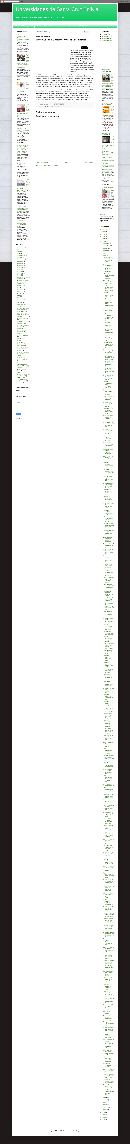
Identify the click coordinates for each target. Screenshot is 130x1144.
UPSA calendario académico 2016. (108, 784)
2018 (103, 236)
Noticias (19, 302)
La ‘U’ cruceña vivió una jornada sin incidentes (108, 671)
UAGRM (38, 26)
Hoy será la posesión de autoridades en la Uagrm (108, 283)
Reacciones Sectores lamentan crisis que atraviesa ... (108, 684)
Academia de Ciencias (23, 248)
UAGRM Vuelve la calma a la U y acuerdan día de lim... (108, 465)
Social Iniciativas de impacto (108, 1040)
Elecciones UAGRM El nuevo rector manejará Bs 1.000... (108, 909)
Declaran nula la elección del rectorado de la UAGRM (108, 665)
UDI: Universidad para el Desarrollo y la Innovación (23, 327)
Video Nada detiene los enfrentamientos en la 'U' (108, 744)
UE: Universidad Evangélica (21, 331)
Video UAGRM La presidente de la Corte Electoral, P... (108, 458)
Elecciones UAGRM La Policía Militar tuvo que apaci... (108, 915)
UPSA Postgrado (106, 34)
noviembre (106, 246)
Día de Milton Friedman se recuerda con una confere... (107, 325)
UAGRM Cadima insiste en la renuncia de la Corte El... (108, 492)
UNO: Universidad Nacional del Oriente (23, 360)
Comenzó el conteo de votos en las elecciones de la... (108, 928)
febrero (105, 1107)
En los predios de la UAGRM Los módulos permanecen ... (108, 646)
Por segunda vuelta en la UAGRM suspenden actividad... (108, 392)
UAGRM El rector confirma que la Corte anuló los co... (108, 614)
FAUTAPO (20, 285)
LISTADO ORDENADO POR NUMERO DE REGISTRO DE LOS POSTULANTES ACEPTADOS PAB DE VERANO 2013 (23, 149)
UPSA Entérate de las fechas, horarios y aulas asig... (108, 551)
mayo (105, 1100)
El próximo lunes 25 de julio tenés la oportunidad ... (108, 545)
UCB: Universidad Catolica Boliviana (22, 314)
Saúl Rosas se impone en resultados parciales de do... (108, 902)
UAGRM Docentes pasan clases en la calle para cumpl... (108, 526)
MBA (18, 296)
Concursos (20, 261)
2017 (103, 239)
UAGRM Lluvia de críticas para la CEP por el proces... (108, 814)
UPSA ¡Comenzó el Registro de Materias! (108, 398)
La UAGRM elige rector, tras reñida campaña (108, 967)
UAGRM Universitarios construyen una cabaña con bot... (108, 764)
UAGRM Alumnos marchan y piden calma (108, 652)
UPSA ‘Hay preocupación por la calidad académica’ (107, 1059)
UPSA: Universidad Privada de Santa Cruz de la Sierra (23, 374)
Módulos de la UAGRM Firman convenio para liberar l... (108, 445)
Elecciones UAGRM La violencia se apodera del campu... (108, 895)
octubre (105, 248)
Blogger (78, 1131)
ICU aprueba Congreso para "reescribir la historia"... (108, 519)
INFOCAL (20, 289)
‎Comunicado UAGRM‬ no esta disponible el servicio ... (108, 677)
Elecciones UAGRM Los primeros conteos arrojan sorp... (108, 949)
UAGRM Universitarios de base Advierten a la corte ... (108, 431)
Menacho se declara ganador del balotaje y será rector (108, 352)
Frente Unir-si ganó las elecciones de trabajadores (108, 962)
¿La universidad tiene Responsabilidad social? (108, 1023)
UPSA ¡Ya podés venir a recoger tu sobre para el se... (108, 566)
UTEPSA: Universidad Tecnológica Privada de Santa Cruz (23, 379)
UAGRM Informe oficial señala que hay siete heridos (107, 639)
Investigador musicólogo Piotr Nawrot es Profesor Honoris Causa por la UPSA (23, 37)
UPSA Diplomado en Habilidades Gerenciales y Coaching (108, 751)
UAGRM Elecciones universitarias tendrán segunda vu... (108, 758)
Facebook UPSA (106, 38)
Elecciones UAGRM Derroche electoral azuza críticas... (108, 1007)
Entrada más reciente (42, 162)
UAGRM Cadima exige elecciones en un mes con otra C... (108, 478)
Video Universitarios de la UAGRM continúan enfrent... (108, 580)
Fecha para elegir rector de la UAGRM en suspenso (108, 418)
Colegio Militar (21, 255)
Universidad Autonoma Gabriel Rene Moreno (107, 153)
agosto (105, 253)
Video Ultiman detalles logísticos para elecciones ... (108, 1035)
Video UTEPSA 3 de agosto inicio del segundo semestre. (108, 276)
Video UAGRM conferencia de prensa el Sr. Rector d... (108, 731)
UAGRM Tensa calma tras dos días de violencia (108, 633)
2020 (103, 232)
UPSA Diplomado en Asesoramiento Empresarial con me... (108, 606)
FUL (18, 287)
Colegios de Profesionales (21, 258)
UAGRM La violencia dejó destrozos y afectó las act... (108, 627)
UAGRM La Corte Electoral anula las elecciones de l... (108, 620)
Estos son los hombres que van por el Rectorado (108, 1081)
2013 (103, 1117)
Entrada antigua (89, 162)
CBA (18, 253)
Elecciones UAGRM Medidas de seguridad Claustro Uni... (108, 987)
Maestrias (20, 294)
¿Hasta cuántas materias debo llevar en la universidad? (23, 208)
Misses (19, 298)
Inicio (66, 162)
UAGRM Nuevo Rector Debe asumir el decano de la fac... (108, 404)
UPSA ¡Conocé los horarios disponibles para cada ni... (108, 377)
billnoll (62, 1131)
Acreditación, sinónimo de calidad (107, 1065)
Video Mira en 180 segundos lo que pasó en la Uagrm (108, 848)
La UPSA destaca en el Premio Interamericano (108, 289)
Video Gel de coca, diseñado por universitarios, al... (108, 364)
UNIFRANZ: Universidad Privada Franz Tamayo (23, 344)
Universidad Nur (21, 357)
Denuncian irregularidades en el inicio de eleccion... (108, 956)
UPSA (31, 26)
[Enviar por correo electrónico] (55, 104)
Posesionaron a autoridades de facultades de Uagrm (108, 259)
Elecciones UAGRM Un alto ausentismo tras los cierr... (108, 1000)
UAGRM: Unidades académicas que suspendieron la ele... (108, 934)
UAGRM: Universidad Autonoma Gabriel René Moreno (55, 106)
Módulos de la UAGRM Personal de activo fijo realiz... (108, 438)
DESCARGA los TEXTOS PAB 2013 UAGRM (22, 225)
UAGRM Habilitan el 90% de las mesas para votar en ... (108, 370)
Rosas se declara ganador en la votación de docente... (108, 921)
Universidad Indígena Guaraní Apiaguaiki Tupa (23, 354)
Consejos (20, 265)
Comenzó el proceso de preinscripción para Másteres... (108, 499)
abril (104, 1102)
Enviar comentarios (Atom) (51, 165)
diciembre (106, 243)
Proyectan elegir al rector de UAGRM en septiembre (108, 451)
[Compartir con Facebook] (61, 104)
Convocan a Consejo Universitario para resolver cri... (107, 559)
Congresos (20, 263)
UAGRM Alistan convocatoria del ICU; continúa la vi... (108, 587)
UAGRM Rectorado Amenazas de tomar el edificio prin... (108, 690)
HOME (16, 26)
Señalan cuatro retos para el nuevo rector (107, 801)
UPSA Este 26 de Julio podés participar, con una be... (108, 771)
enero (105, 1109)
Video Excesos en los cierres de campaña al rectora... (108, 1046)
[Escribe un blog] (57, 104)
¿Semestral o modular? (21, 164)
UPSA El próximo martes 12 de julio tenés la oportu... (108, 994)
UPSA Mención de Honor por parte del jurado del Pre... (108, 318)
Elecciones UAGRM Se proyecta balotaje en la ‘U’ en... (108, 841)
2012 (103, 1119)
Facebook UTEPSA (107, 36)
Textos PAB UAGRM (81, 26)
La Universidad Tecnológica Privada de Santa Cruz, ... (108, 338)
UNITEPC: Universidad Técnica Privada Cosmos (23, 349)
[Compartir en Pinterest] (63, 104)
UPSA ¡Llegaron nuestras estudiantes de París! (108, 331)
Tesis (18, 306)
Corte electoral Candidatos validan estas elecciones (107, 821)
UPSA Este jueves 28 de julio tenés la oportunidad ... (108, 358)
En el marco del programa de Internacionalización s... (108, 311)
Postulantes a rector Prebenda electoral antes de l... (108, 807)
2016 (103, 241)
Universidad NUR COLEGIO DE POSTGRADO (108, 599)
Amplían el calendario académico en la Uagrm (108, 512)
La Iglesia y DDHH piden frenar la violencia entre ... (108, 710)
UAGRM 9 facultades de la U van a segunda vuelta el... (108, 472)
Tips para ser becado (106, 1012)
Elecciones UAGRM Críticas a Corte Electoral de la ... (108, 1070)
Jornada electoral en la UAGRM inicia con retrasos (108, 973)
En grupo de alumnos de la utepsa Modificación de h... (108, 303)
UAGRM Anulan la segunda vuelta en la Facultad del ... (108, 345)
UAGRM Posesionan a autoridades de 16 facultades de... (108, 295)
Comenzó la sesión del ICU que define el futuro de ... (108, 533)
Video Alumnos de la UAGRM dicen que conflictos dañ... (108, 424)
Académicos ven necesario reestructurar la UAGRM (108, 593)
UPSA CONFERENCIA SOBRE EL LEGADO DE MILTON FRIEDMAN (108, 267)
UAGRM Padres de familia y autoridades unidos (108, 658)
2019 (103, 234)
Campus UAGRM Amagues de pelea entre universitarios (108, 828)
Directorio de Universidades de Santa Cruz (58, 26)
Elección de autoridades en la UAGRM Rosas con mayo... (108, 834)
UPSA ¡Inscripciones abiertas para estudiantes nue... (107, 778)
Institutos (19, 292)
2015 (103, 1112)
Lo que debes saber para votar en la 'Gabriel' (108, 1093)
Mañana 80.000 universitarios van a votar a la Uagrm (108, 1052)
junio (104, 1097)
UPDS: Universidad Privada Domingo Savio (22, 369)
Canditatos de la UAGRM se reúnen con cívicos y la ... (107, 716)
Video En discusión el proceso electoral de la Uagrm (108, 506)
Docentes (20, 269)
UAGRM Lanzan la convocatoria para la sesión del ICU (108, 485)
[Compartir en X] (59, 104)
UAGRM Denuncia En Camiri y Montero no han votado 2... (108, 411)
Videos (19, 383)
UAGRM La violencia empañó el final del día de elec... (108, 861)
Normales (20, 300)
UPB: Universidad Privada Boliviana (22, 365)
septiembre (106, 250)
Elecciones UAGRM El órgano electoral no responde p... (108, 888)
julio (104, 255)
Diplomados (20, 267)
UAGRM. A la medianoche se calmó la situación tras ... (108, 704)
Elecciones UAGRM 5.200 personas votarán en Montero (108, 868)
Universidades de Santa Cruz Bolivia (57, 9)
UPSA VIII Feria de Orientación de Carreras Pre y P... (108, 790)
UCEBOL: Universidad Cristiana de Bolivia (23, 317)
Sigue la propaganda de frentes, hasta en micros (108, 875)
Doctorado (20, 271)
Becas (19, 251)
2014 (103, 1115)
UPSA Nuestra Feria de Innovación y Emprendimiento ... (108, 980)
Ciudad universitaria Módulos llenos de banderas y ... (108, 796)
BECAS (23, 26)
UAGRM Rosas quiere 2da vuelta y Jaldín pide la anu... (108, 697)
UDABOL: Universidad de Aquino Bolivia (23, 322)
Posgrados (20, 304)
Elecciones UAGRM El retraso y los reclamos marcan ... (108, 882)
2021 (103, 229)
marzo (105, 1104)
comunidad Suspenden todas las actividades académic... (107, 723)
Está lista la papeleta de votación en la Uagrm (107, 1087)
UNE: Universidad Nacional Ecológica (22, 334)
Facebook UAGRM (107, 40)
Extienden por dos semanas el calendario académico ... (108, 539)
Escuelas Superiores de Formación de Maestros (23, 282)
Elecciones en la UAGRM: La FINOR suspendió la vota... (107, 942)
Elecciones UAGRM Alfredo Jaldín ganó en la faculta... (108, 855)
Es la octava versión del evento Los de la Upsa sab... (108, 1076)
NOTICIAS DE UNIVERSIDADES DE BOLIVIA (107, 71)
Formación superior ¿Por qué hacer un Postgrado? (108, 1029)
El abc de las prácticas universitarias (107, 1017)
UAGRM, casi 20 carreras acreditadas (23, 129)
